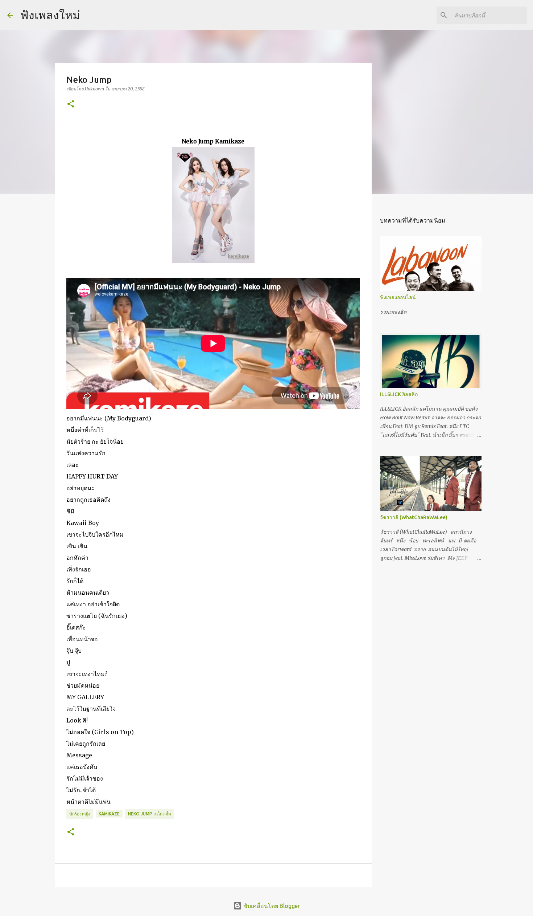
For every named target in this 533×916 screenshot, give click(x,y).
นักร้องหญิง (79, 813)
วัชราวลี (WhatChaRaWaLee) (413, 517)
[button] (70, 104)
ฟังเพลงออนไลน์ (398, 297)
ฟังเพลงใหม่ (50, 14)
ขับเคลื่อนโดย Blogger (271, 906)
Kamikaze (109, 813)
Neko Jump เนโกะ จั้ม (149, 813)
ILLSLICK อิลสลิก (399, 394)
